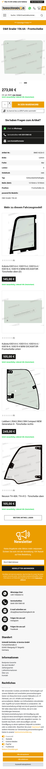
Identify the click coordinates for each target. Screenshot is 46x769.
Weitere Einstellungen (10, 749)
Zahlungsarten (7, 668)
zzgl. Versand (16, 95)
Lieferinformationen (9, 670)
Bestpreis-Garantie (9, 663)
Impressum (36, 727)
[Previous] (5, 57)
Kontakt (5, 675)
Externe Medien (11, 742)
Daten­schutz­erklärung (23, 732)
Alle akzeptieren (23, 754)
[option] (23, 22)
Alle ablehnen (23, 759)
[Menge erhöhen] (9, 103)
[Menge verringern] (9, 106)
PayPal (8, 744)
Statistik (9, 739)
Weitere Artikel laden (23, 518)
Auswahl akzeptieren (23, 764)
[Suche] (41, 15)
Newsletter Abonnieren (23, 568)
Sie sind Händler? (37, 2)
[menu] (4, 15)
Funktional (10, 747)
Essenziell (9, 736)
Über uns (5, 673)
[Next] (41, 57)
